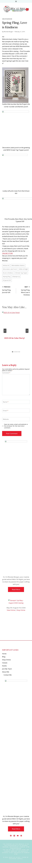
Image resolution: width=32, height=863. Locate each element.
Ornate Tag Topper (21, 273)
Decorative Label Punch (10, 269)
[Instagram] (14, 835)
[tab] (12, 351)
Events (4, 666)
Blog (3, 657)
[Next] (27, 331)
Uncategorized (7, 19)
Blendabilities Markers (18, 265)
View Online (11, 610)
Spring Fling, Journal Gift (6, 289)
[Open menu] (16, 1)
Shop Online (21, 610)
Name (5, 402)
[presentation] (16, 323)
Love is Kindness (8, 273)
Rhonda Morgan (8, 31)
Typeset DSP (7, 280)
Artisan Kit (6, 265)
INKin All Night (23, 269)
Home (4, 654)
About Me (5, 672)
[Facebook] (10, 835)
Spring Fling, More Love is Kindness (25, 291)
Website (6, 419)
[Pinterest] (21, 835)
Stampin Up (16, 276)
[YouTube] (17, 835)
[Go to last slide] (5, 331)
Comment (6, 373)
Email (5, 411)
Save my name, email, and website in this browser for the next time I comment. (16, 426)
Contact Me (8, 675)
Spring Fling (6, 276)
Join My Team (7, 669)
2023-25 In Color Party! (14, 338)
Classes (4, 663)
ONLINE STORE (7, 253)
